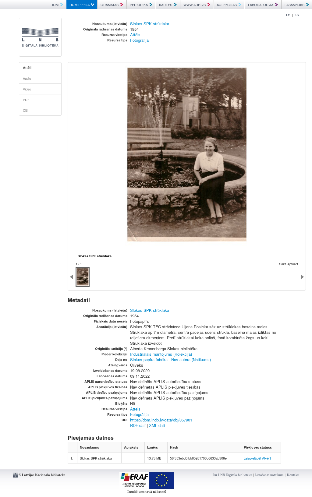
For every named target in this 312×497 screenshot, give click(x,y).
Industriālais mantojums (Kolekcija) (161, 354)
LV (288, 15)
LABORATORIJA (260, 4)
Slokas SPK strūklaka (149, 23)
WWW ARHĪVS (194, 4)
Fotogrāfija (139, 40)
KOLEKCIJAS (227, 4)
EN (297, 15)
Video (27, 88)
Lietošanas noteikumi (270, 475)
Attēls (135, 34)
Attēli (27, 67)
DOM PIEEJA (79, 4)
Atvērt (266, 458)
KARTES (165, 4)
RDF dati (138, 425)
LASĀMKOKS (294, 4)
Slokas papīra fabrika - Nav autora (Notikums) (170, 359)
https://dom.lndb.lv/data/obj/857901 (161, 420)
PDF (26, 99)
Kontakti (293, 475)
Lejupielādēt (252, 458)
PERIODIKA (139, 4)
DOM (54, 4)
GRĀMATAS (110, 4)
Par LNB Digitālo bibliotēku (232, 475)
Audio (27, 78)
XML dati (157, 425)
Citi (25, 110)
